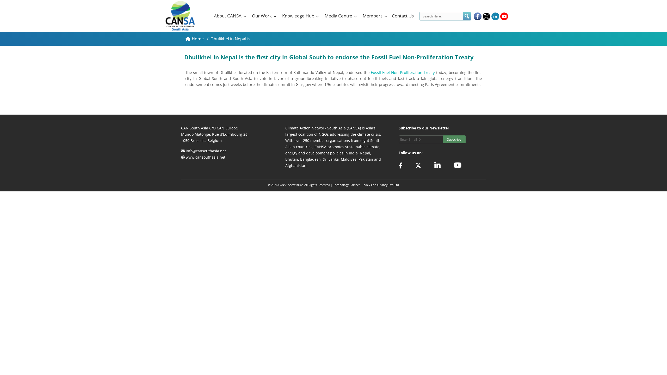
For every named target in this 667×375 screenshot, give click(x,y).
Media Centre (338, 16)
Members (372, 16)
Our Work (262, 16)
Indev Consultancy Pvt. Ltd (381, 185)
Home (198, 39)
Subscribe (454, 139)
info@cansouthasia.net (206, 150)
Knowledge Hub (298, 16)
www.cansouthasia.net (205, 157)
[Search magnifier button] (467, 16)
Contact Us (403, 16)
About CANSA (228, 16)
